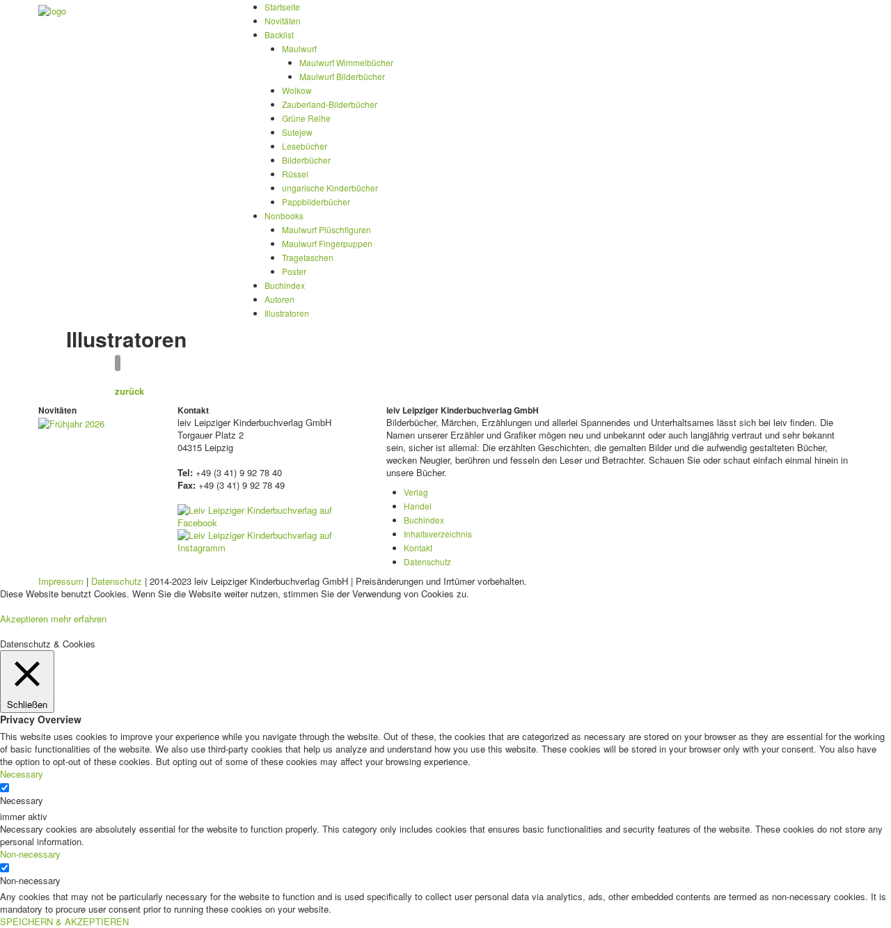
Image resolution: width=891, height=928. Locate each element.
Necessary (21, 800)
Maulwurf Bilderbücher (342, 76)
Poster (294, 271)
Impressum (61, 581)
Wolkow (297, 90)
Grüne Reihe (306, 118)
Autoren (279, 299)
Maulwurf (299, 48)
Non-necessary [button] (30, 853)
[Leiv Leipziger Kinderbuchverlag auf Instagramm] (271, 539)
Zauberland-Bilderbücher (329, 104)
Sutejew (297, 132)
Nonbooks (284, 215)
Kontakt (418, 547)
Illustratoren (287, 313)
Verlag (416, 492)
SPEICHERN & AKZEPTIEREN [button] (64, 921)
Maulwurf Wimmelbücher (346, 62)
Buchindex (285, 285)
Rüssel (295, 174)
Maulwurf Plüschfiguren (326, 229)
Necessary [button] (21, 773)
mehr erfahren (79, 618)
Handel (418, 506)
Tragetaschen (307, 257)
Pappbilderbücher (316, 201)
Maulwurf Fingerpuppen (327, 243)
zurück (129, 391)
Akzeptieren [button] (24, 618)
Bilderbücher (306, 160)
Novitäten (283, 20)
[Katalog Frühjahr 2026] (71, 422)
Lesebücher (304, 146)
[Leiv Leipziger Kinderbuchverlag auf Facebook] (271, 514)
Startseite (282, 7)
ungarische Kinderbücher (330, 188)
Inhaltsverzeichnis (438, 534)
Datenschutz (427, 561)
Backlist (279, 34)
